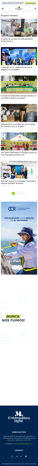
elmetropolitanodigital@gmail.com (23, 444)
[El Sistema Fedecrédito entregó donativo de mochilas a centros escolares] (19, 85)
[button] (35, 8)
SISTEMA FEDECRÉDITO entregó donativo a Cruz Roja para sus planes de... (19, 154)
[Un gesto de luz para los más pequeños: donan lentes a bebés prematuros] (19, 28)
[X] (20, 456)
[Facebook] (12, 456)
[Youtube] (26, 456)
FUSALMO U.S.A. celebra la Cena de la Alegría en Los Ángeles (16, 68)
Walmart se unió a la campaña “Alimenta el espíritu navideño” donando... (18, 182)
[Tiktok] (17, 456)
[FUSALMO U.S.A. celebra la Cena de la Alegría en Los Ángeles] (19, 56)
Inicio (2, 13)
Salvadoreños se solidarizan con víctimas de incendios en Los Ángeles (18, 125)
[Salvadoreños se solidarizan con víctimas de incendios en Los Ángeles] (19, 113)
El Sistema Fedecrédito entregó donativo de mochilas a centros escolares (19, 97)
